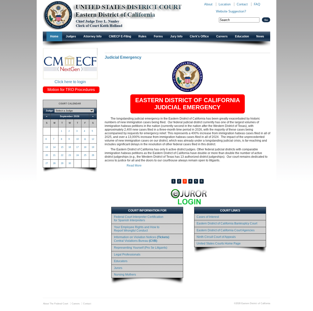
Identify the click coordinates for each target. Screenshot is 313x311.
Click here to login (70, 82)
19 (93, 147)
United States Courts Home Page (219, 243)
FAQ (257, 4)
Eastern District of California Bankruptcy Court (227, 223)
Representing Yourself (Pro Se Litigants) (140, 247)
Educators (120, 261)
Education (242, 36)
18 (85, 147)
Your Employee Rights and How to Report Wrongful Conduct (136, 228)
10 (77, 139)
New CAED (120, 15)
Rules (142, 36)
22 (62, 155)
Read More (134, 165)
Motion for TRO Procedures (71, 90)
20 (46, 155)
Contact (242, 4)
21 (54, 155)
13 (46, 147)
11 (85, 139)
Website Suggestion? (231, 11)
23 (69, 155)
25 (85, 155)
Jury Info (176, 36)
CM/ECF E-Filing (120, 36)
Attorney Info (92, 36)
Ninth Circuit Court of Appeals (216, 237)
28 (54, 163)
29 (62, 163)
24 (77, 155)
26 (93, 155)
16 (69, 147)
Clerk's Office (199, 36)
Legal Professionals (127, 254)
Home (54, 36)
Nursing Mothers (125, 274)
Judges (71, 36)
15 (62, 147)
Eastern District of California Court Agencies (226, 230)
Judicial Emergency (123, 57)
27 (46, 163)
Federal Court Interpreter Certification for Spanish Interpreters (138, 218)
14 (54, 147)
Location (225, 4)
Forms (158, 36)
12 (93, 139)
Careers (222, 36)
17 (77, 147)
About (208, 4)
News (260, 36)
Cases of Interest (208, 217)
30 (69, 163)
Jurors (118, 268)
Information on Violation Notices (141, 239)
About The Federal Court (55, 303)
